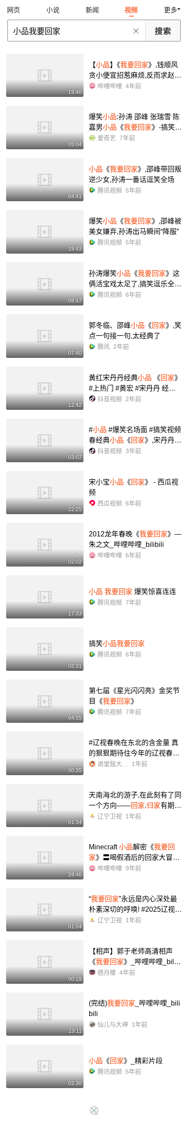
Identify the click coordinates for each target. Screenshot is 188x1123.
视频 (131, 10)
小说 (52, 10)
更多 (170, 10)
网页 (13, 10)
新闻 (92, 10)
